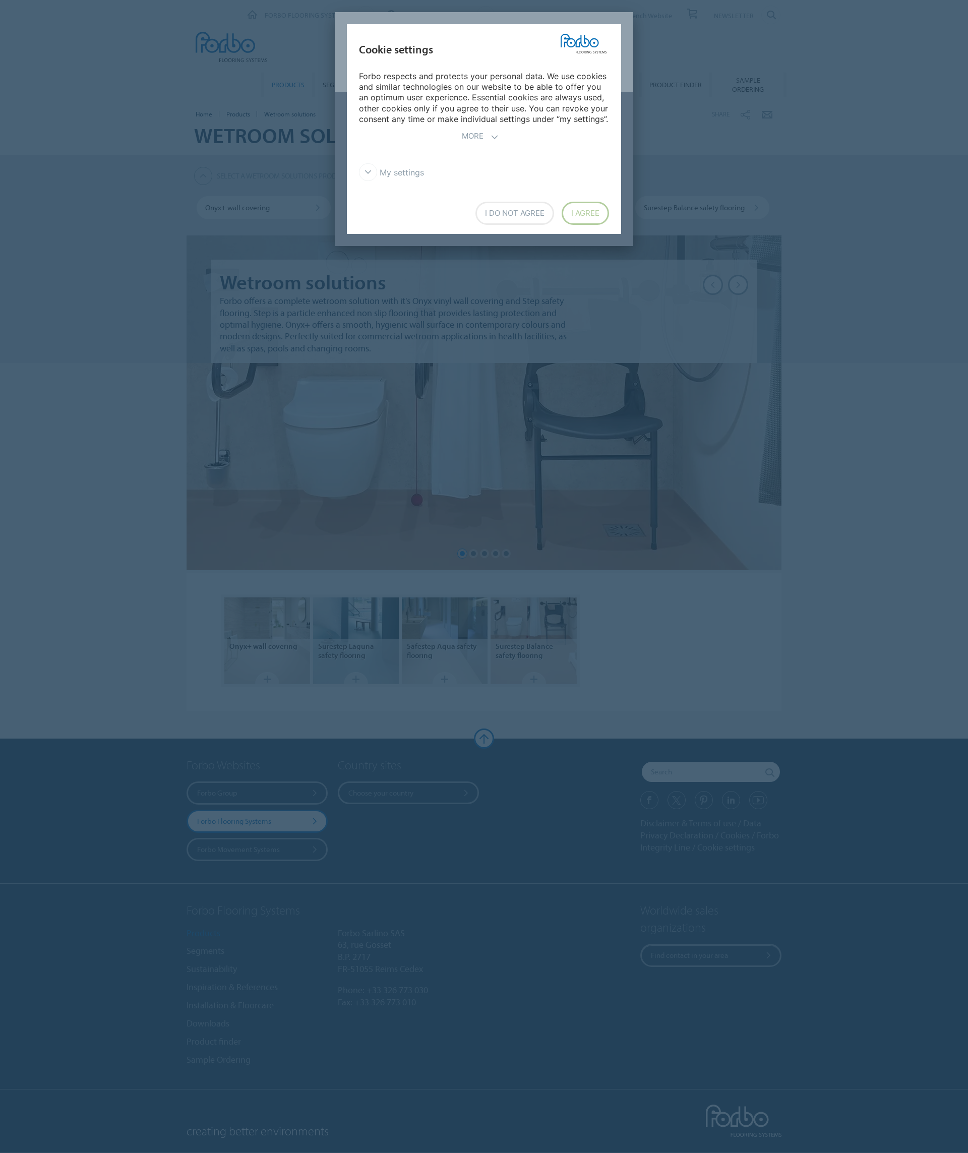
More (472, 136)
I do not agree (514, 213)
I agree (585, 213)
